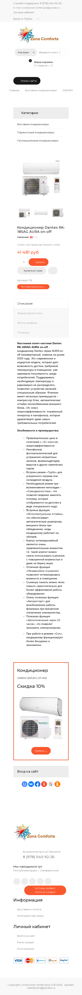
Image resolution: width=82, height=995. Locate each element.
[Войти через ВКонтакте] (31, 784)
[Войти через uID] (24, 784)
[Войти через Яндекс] (44, 784)
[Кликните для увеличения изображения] (41, 179)
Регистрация (25, 942)
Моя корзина (25, 948)
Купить (40, 262)
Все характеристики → (33, 286)
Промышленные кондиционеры (37, 140)
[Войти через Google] (51, 784)
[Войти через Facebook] (37, 784)
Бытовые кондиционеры (33, 124)
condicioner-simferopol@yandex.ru (41, 7)
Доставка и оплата (29, 909)
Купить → (41, 750)
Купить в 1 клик (33, 270)
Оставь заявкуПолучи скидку (45, 890)
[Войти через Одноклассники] (57, 784)
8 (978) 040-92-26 (50, 3)
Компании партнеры (30, 915)
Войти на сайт (26, 935)
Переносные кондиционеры (35, 132)
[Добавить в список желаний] (53, 270)
